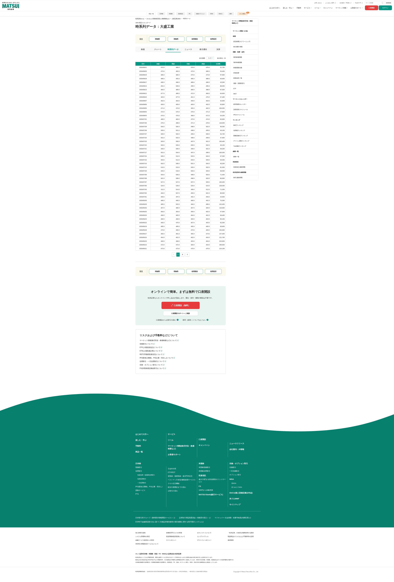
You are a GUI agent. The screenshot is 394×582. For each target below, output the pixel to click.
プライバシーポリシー (204, 540)
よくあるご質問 (329, 3)
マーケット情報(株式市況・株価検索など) (242, 22)
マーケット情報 (341, 8)
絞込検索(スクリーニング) (241, 41)
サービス (307, 8)
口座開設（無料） (182, 305)
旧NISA (233, 483)
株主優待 (203, 49)
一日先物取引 (234, 471)
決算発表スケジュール (240, 109)
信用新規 (195, 39)
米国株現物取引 (204, 467)
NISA (211, 13)
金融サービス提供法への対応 (144, 540)
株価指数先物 (237, 67)
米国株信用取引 (204, 471)
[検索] (383, 3)
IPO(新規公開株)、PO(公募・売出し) (148, 486)
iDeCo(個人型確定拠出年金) (241, 493)
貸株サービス (140, 490)
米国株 (171, 13)
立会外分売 (172, 469)
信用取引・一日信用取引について (152, 361)
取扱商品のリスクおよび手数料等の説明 (241, 536)
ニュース (188, 49)
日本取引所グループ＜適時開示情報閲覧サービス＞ (154, 518)
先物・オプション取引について (151, 365)
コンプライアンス (202, 536)
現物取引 (138, 467)
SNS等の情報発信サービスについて (146, 544)
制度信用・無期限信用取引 (146, 475)
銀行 (231, 13)
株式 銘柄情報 (237, 177)
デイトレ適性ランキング (241, 141)
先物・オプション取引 (238, 463)
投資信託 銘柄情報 (239, 167)
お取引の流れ (173, 491)
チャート (158, 49)
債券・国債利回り (239, 83)
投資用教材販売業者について (175, 536)
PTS (137, 494)
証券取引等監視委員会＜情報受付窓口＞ (194, 518)
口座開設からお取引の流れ (166, 320)
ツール (316, 8)
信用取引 (138, 471)
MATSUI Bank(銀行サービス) (211, 495)
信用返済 (213, 39)
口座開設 (372, 8)
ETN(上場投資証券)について (150, 351)
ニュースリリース (236, 443)
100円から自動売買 (206, 490)
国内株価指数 (237, 57)
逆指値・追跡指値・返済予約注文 (180, 476)
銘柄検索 (388, 3)
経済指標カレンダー (239, 104)
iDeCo (220, 13)
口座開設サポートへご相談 (180, 313)
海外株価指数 (237, 62)
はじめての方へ (274, 8)
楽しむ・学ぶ (287, 8)
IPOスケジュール (239, 115)
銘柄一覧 (236, 156)
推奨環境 (231, 540)
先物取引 (232, 467)
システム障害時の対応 (142, 536)
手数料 (299, 8)
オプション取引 (235, 475)
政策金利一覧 (237, 78)
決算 (218, 49)
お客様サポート (356, 8)
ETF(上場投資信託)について (150, 347)
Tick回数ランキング (239, 146)
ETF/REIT (171, 472)
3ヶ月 (209, 58)
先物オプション (200, 13)
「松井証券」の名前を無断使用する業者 (241, 533)
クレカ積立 (242, 13)
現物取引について (146, 344)
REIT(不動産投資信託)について (151, 354)
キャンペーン (328, 8)
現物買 (157, 39)
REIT (235, 94)
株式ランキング (238, 125)
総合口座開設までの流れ (177, 487)
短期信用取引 (141, 479)
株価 (143, 49)
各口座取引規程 (140, 533)
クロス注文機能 (173, 483)
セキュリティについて (204, 533)
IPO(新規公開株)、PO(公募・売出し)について (156, 358)
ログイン (385, 8)
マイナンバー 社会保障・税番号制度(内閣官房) (232, 518)
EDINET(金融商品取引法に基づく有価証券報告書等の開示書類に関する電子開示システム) (168, 522)
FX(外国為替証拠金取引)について (152, 368)
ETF (234, 88)
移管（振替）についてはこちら (194, 320)
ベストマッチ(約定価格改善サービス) (181, 480)
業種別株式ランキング (240, 135)
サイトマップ (235, 505)
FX (189, 13)
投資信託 (180, 13)
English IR (358, 3)
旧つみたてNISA (236, 487)
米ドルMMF (234, 499)
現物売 (176, 39)
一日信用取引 (141, 483)
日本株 (161, 13)
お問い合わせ (318, 3)
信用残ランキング (239, 130)
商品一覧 (151, 13)
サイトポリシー (171, 540)
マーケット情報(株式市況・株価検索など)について (158, 340)
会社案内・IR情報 (345, 3)
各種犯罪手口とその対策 (174, 533)
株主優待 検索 (237, 47)
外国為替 (236, 73)
